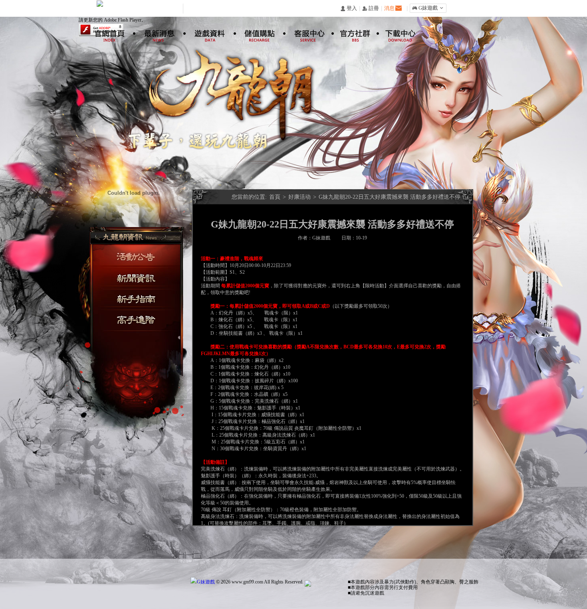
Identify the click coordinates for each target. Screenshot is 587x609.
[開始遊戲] (139, 203)
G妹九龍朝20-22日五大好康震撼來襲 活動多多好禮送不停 (389, 197)
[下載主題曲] (140, 178)
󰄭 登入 (348, 8)
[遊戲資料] (205, 32)
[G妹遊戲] (202, 582)
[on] (156, 163)
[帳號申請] (95, 193)
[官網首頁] (106, 32)
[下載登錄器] (113, 171)
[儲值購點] (255, 32)
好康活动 (300, 197)
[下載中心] (397, 32)
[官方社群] (352, 32)
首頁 (274, 197)
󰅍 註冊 (370, 8)
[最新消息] (155, 32)
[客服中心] (304, 32)
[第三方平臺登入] (137, 221)
